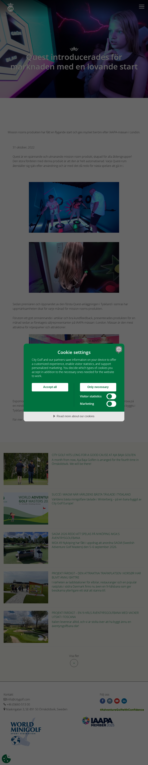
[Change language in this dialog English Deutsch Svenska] (118, 350)
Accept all (50, 387)
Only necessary (98, 387)
